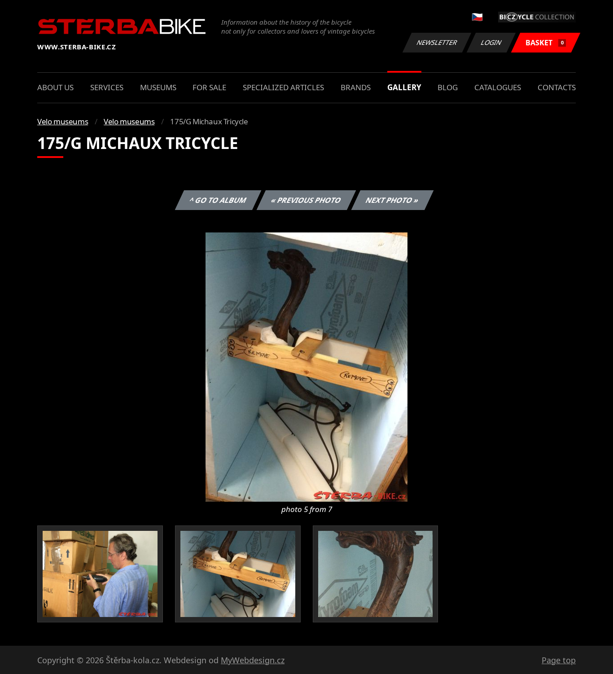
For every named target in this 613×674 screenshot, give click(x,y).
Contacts (557, 87)
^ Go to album (218, 200)
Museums (158, 87)
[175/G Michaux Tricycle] (306, 366)
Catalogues (497, 87)
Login (491, 42)
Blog (448, 87)
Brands (356, 87)
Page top (559, 660)
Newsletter (437, 42)
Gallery (404, 87)
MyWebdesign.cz (253, 660)
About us (55, 87)
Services (106, 87)
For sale (209, 87)
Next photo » (392, 200)
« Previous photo (306, 200)
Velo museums (62, 121)
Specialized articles (283, 87)
